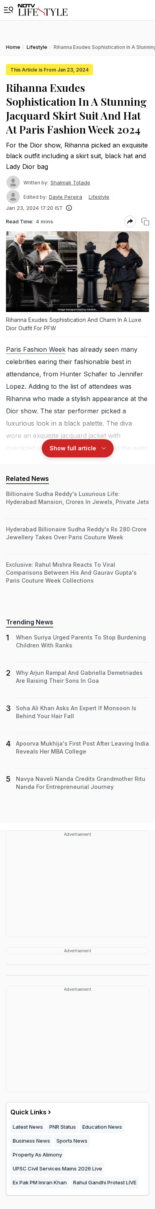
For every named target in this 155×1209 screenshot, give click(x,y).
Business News (31, 1140)
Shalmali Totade (70, 182)
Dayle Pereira (65, 197)
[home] (43, 10)
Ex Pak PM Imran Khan (40, 1182)
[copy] (145, 221)
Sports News (71, 1140)
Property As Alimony (37, 1154)
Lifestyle (99, 197)
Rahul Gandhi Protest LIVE (104, 1182)
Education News (102, 1127)
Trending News (29, 622)
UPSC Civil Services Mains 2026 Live (57, 1168)
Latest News (28, 1127)
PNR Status (62, 1127)
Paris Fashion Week (36, 349)
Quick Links (28, 1112)
